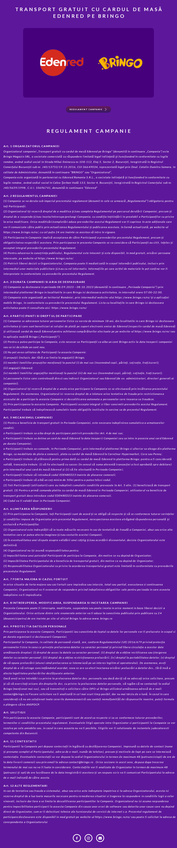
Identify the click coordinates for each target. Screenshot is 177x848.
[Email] (100, 838)
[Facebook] (77, 838)
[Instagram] (89, 838)
